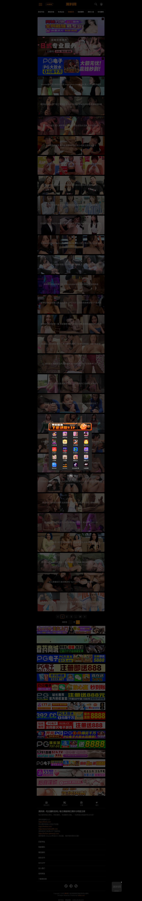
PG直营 (86, 452)
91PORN (65, 468)
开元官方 (75, 452)
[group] (117, 887)
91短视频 (86, 468)
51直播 (65, 460)
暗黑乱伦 (75, 460)
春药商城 (75, 437)
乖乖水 (86, 437)
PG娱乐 (65, 452)
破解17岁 (86, 460)
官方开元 (86, 445)
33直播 (54, 460)
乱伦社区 (54, 468)
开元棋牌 (75, 445)
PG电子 (54, 452)
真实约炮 (65, 437)
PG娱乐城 (54, 445)
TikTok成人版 (75, 468)
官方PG (65, 445)
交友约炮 (54, 437)
